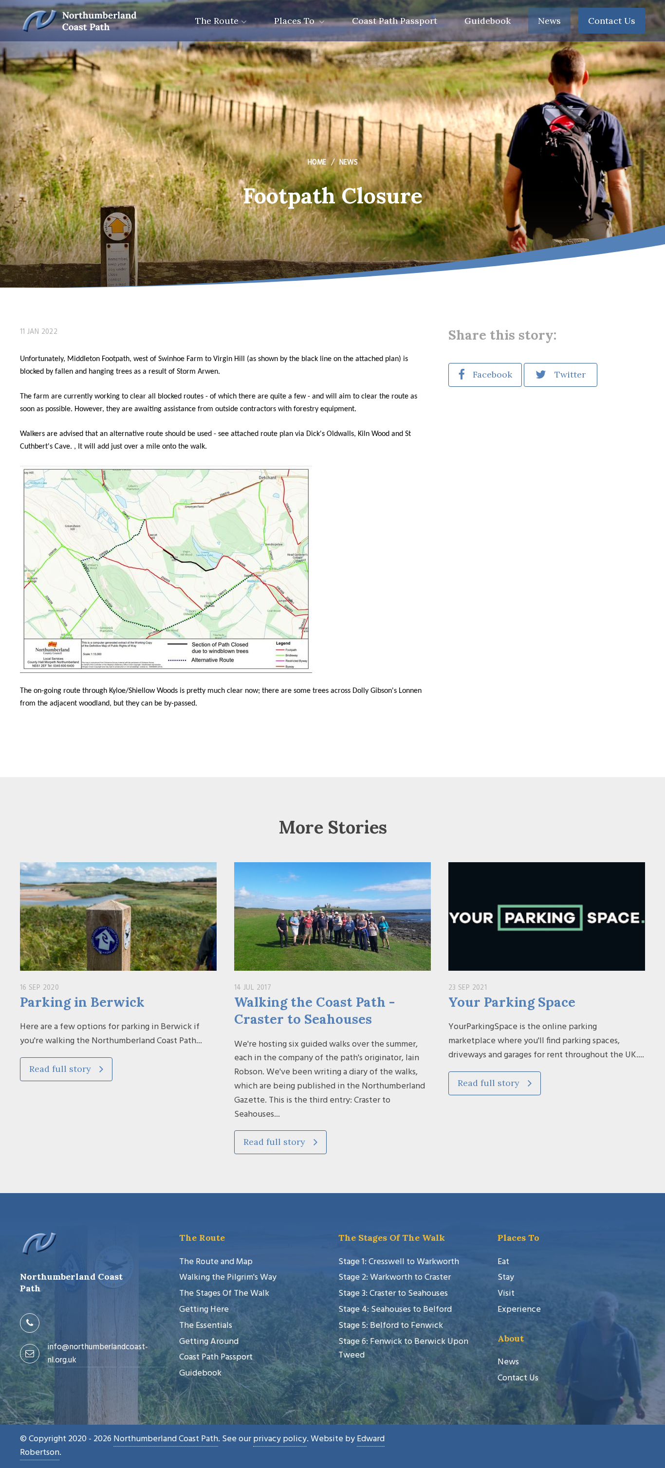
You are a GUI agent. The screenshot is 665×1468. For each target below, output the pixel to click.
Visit (506, 1294)
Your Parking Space (511, 1002)
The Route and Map (216, 1262)
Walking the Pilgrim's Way (228, 1277)
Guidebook (487, 20)
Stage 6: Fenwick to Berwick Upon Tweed (403, 1349)
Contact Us (611, 20)
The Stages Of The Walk (224, 1294)
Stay (506, 1277)
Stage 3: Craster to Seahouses (393, 1294)
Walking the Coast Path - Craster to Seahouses (314, 1010)
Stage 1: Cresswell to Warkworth (398, 1262)
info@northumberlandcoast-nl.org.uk (97, 1354)
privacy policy (280, 1439)
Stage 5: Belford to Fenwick (390, 1326)
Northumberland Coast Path (165, 1439)
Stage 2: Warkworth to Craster (394, 1277)
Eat (503, 1262)
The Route (217, 20)
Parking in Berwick (82, 1002)
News (549, 20)
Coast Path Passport (394, 20)
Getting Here (204, 1310)
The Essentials (205, 1326)
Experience (519, 1310)
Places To (295, 20)
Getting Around (209, 1342)
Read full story (61, 1068)
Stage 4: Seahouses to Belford (395, 1310)
